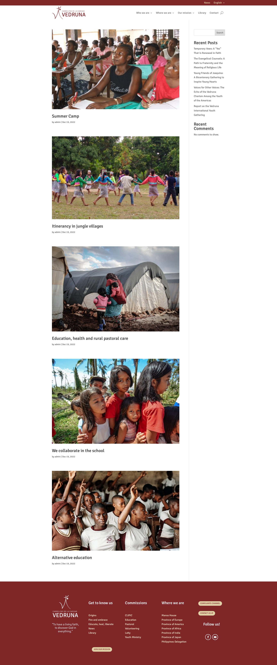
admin (58, 122)
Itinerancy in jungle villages (77, 226)
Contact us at (206, 613)
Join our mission (102, 649)
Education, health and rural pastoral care (90, 338)
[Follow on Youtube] (215, 637)
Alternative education (72, 557)
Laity (127, 632)
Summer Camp (65, 116)
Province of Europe (172, 619)
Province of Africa (171, 628)
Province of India (171, 632)
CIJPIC (128, 615)
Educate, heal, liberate (100, 624)
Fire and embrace (98, 619)
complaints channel (210, 603)
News (207, 3)
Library (202, 12)
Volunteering (132, 628)
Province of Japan (171, 637)
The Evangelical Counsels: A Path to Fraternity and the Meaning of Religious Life (209, 63)
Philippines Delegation (174, 641)
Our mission (184, 12)
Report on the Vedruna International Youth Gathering (206, 110)
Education (130, 619)
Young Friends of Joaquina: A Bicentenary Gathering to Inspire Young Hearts (209, 77)
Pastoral (129, 624)
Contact (214, 12)
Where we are (163, 12)
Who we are (142, 12)
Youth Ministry (133, 637)
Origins (92, 615)
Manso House (169, 615)
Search (220, 32)
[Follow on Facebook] (208, 637)
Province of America (173, 624)
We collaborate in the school (78, 450)
